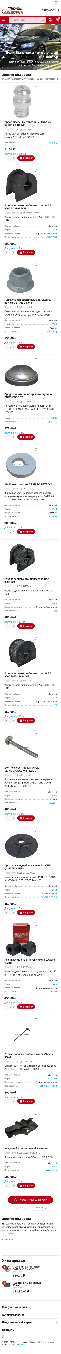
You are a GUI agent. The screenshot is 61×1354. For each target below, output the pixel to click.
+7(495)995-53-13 (49, 10)
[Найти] (43, 20)
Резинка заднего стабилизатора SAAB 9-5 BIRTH (30, 961)
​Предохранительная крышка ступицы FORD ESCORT (28, 396)
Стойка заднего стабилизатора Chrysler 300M (29, 1056)
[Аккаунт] (50, 20)
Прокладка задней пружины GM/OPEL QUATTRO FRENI (28, 867)
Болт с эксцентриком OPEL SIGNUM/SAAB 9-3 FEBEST (21, 769)
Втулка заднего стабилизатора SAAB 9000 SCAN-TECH (27, 207)
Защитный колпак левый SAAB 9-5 (26, 1148)
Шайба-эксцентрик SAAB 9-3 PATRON (28, 484)
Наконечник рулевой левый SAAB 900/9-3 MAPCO (26, 1268)
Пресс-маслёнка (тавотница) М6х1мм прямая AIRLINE (27, 123)
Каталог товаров (4, 20)
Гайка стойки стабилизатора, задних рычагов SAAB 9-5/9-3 (27, 301)
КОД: (19, 129)
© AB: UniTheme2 (18, 1344)
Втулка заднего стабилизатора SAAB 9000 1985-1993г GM (27, 675)
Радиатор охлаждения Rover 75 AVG (27, 1284)
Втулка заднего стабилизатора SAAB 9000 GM (27, 580)
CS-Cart (40, 1342)
